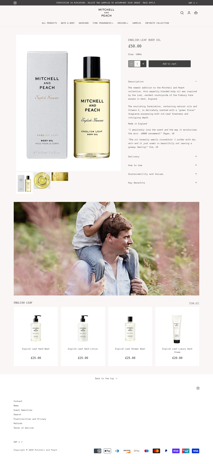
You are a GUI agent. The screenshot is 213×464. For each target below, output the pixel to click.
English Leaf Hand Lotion (83, 349)
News (16, 405)
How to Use (135, 165)
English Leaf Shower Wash (130, 349)
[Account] (189, 12)
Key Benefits (136, 182)
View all (194, 303)
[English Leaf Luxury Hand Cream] (177, 329)
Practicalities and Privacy (30, 419)
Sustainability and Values (145, 174)
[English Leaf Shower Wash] (130, 329)
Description (136, 81)
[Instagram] (15, 2)
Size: (131, 54)
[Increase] (143, 63)
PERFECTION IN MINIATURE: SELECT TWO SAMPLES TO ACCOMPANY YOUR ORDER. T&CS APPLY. (106, 3)
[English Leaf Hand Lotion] (83, 329)
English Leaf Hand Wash (36, 349)
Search (17, 414)
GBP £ (192, 3)
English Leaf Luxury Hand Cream (177, 350)
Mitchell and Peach (46, 450)
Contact (18, 401)
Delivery (134, 156)
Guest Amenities (23, 410)
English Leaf (23, 302)
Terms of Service (24, 428)
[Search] (182, 12)
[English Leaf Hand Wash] (36, 329)
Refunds (18, 423)
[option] (24, 183)
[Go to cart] (196, 12)
